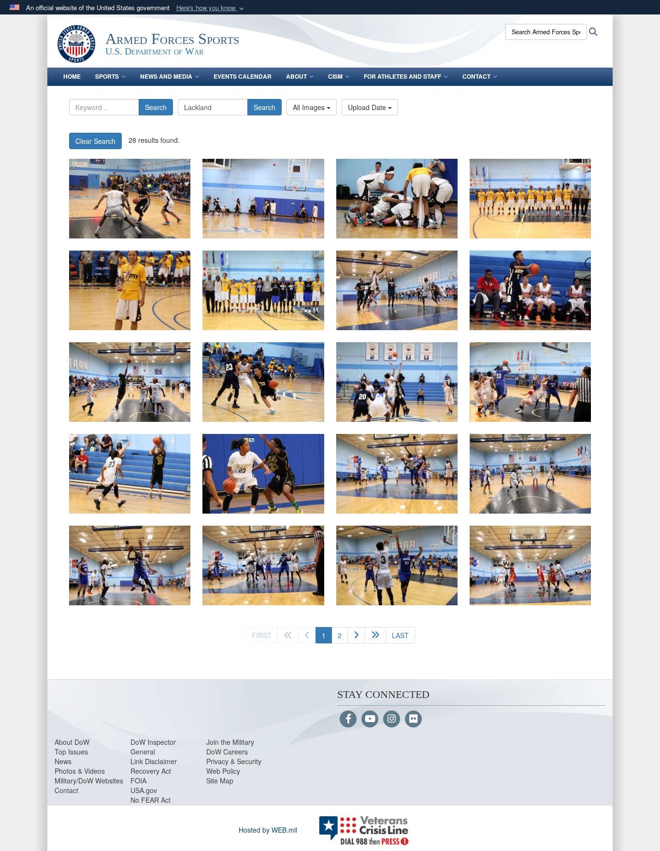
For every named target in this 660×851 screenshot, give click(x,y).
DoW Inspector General (153, 746)
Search (156, 107)
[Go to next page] (356, 635)
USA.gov (143, 790)
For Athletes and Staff (402, 76)
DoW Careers (227, 751)
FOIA (138, 780)
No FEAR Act (150, 800)
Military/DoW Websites (89, 780)
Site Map (219, 780)
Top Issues (71, 751)
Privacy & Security (233, 761)
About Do (69, 742)
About (296, 76)
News (63, 761)
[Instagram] (391, 719)
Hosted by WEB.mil (268, 830)
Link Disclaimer (153, 761)
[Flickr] (413, 719)
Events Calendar (243, 76)
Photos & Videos (80, 771)
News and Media (166, 76)
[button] (211, 8)
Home (72, 76)
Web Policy (223, 771)
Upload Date (368, 107)
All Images (310, 107)
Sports (107, 76)
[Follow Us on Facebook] (348, 719)
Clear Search (95, 141)
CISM (335, 76)
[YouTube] (369, 719)
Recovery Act (150, 771)
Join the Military (230, 742)
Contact (476, 76)
